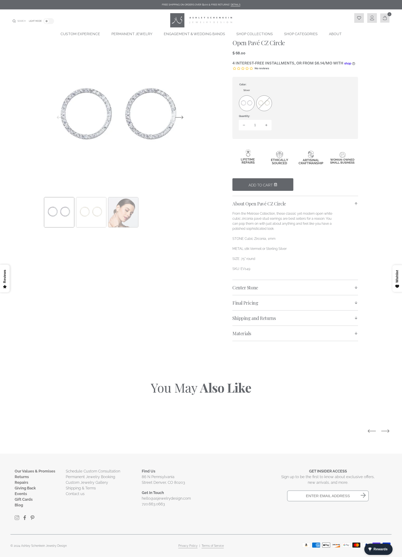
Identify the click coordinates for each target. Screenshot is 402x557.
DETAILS (235, 4)
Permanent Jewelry (131, 34)
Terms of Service (213, 545)
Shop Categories (301, 34)
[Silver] (247, 103)
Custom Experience (80, 34)
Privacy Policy (188, 545)
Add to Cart (261, 185)
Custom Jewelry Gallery (87, 482)
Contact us (75, 494)
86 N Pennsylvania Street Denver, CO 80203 (163, 480)
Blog (19, 505)
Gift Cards (24, 499)
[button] (19, 21)
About (335, 34)
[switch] (48, 21)
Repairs (21, 482)
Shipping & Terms (81, 488)
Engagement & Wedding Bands (194, 34)
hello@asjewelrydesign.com (166, 498)
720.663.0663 (153, 504)
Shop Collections (254, 34)
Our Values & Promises (35, 471)
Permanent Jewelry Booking (90, 477)
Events (21, 494)
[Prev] (372, 431)
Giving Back (25, 488)
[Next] (385, 431)
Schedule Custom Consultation (93, 471)
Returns (22, 477)
